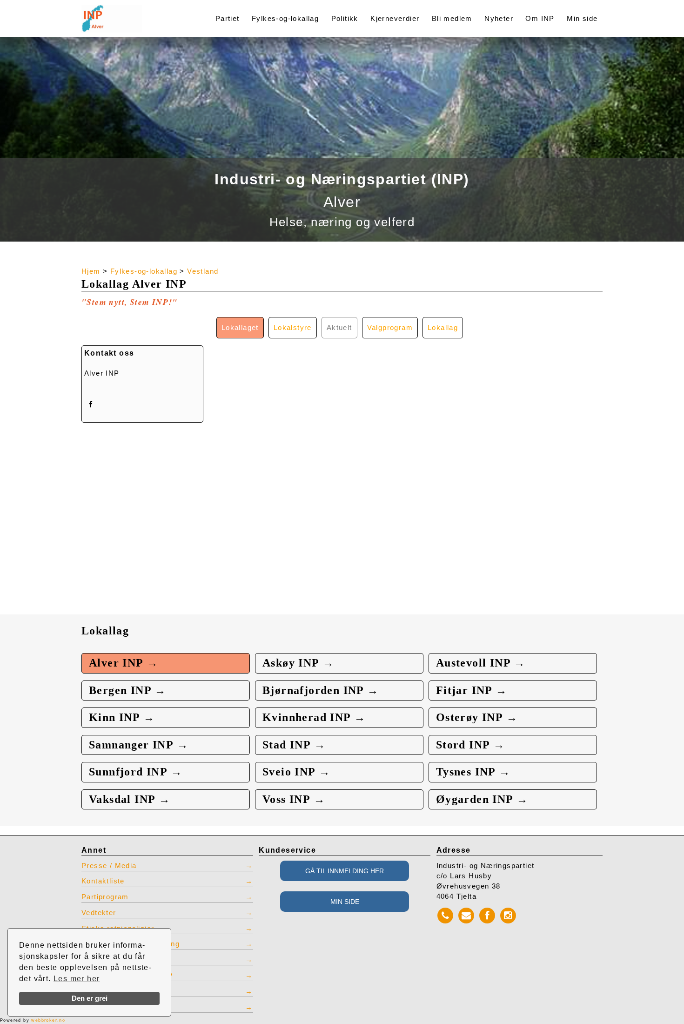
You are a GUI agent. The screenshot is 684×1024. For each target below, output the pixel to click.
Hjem (91, 271)
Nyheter (498, 18)
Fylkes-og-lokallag (285, 18)
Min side (582, 18)
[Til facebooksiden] (90, 404)
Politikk (344, 18)
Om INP (539, 18)
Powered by (32, 1020)
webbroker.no (48, 1020)
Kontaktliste (103, 881)
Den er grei (89, 998)
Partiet (227, 18)
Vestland (202, 271)
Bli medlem (452, 18)
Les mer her (77, 979)
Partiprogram (105, 897)
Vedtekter (98, 912)
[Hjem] (133, 13)
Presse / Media (109, 865)
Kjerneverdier (394, 18)
